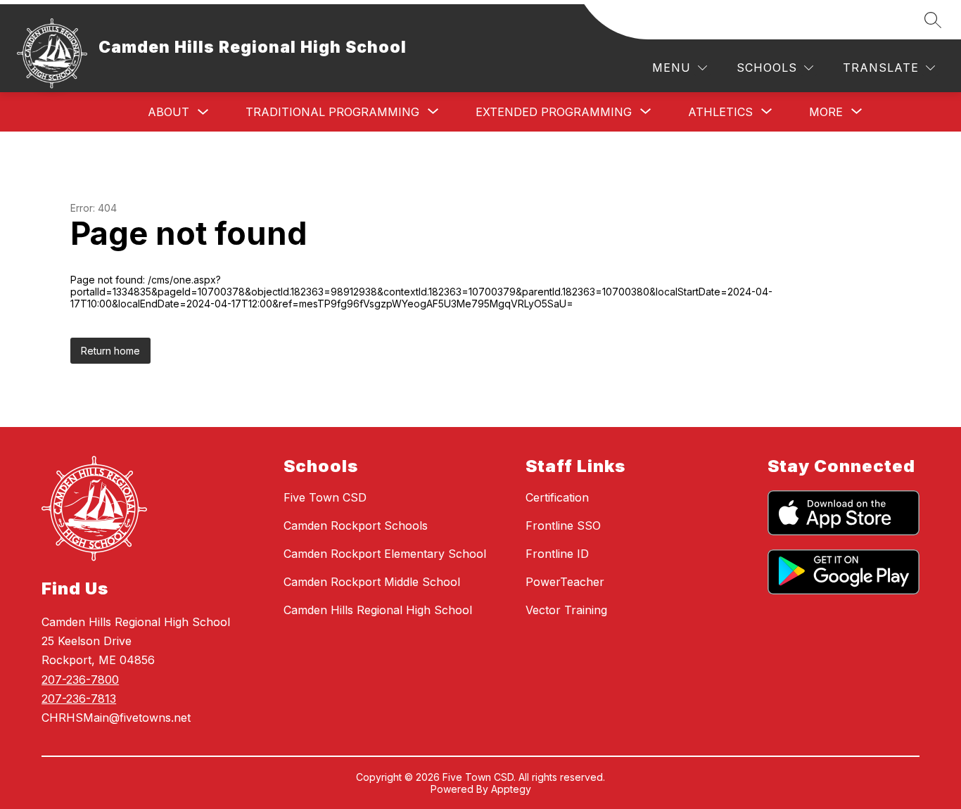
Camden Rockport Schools (356, 525)
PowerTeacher (565, 582)
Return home (110, 351)
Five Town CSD (325, 497)
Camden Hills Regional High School (378, 610)
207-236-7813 (79, 699)
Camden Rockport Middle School (372, 582)
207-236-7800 (80, 680)
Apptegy (511, 789)
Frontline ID (557, 554)
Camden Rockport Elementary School (385, 554)
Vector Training (566, 610)
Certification (557, 497)
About (168, 112)
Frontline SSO (563, 525)
